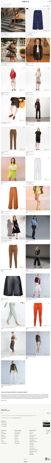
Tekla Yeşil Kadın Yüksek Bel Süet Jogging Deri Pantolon (8, 327)
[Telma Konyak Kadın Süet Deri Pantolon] (13, 198)
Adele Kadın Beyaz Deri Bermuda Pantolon (31, 298)
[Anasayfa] (1, 4)
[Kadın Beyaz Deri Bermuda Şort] (13, 79)
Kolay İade (31, 433)
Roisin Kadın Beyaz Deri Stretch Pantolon (6, 385)
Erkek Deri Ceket (17, 433)
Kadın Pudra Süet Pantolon (29, 92)
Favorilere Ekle (24, 8)
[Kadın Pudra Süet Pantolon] (38, 79)
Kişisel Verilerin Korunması (33, 438)
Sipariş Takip (31, 446)
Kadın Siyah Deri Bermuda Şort (30, 151)
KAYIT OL (48, 412)
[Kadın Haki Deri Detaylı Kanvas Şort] (13, 50)
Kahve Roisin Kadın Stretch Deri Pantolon (6, 269)
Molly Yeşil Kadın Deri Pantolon (5, 356)
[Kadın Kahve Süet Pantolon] (13, 139)
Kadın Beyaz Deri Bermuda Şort (5, 92)
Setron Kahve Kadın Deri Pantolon (30, 122)
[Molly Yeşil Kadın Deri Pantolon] (13, 343)
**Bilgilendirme (31, 443)
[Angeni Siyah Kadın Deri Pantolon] (38, 256)
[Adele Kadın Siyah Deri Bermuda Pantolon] (13, 227)
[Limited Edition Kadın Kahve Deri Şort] (13, 109)
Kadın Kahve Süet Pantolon (4, 151)
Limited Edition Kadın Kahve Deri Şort (6, 122)
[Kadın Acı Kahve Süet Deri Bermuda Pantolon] (13, 20)
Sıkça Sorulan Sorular (32, 435)
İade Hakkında (31, 436)
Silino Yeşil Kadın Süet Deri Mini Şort (30, 211)
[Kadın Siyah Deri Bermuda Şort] (38, 139)
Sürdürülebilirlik (3, 436)
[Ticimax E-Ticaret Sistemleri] (25, 461)
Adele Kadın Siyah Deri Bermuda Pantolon (6, 240)
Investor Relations (4, 443)
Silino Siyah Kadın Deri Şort (4, 298)
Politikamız (2, 435)
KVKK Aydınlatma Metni (33, 451)
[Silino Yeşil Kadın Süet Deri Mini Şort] (38, 198)
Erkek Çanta (16, 440)
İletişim (47, 433)
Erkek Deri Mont (17, 443)
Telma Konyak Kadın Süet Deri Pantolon (6, 211)
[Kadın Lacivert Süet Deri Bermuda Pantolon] (38, 20)
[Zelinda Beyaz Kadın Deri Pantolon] (38, 169)
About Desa (3, 441)
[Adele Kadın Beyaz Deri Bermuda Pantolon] (38, 285)
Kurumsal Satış (3, 438)
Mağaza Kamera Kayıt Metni (33, 449)
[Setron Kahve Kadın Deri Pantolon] (38, 109)
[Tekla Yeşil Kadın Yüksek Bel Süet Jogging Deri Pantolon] (13, 314)
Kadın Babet (16, 435)
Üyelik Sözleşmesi (32, 440)
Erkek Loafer (16, 436)
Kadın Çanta (16, 438)
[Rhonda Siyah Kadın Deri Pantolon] (38, 227)
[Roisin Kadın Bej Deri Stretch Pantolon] (38, 343)
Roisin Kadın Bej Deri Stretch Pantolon (31, 356)
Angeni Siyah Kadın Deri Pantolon (30, 269)
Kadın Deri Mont (17, 441)
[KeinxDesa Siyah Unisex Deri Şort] (38, 50)
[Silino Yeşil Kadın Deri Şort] (13, 169)
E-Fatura (2, 440)
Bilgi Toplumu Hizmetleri (33, 441)
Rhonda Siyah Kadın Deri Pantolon (30, 240)
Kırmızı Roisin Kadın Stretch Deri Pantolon (31, 327)
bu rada (27, 415)
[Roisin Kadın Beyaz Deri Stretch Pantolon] (13, 372)
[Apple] (46, 423)
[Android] (46, 426)
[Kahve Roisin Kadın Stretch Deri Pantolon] (13, 256)
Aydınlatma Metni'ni (16, 417)
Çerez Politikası (31, 444)
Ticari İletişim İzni (32, 448)
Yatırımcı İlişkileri (3, 433)
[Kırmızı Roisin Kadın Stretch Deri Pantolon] (38, 314)
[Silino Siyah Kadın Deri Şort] (13, 285)
